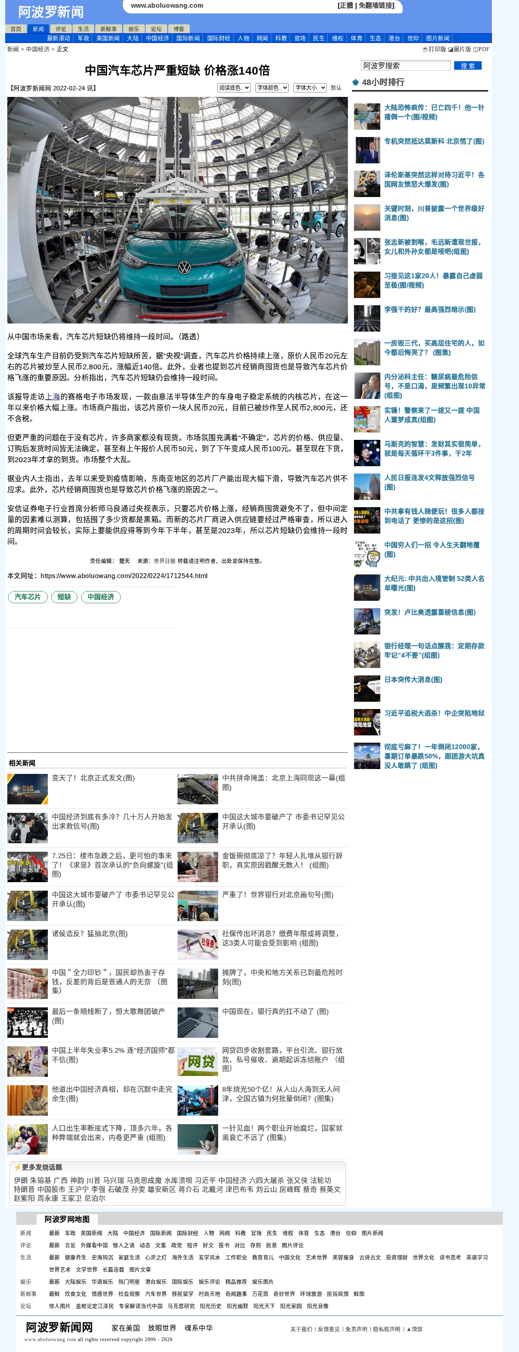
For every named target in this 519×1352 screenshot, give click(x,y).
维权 (338, 38)
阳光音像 (318, 1306)
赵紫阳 (24, 1198)
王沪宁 (78, 1189)
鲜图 (359, 1294)
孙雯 (138, 1189)
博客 (179, 29)
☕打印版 (434, 49)
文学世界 (87, 1269)
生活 (83, 29)
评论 (61, 29)
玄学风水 (210, 1257)
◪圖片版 (459, 49)
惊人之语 (124, 1245)
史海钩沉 (103, 1257)
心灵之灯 (156, 1257)
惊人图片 (60, 1306)
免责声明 (356, 1329)
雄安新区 (162, 1189)
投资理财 (397, 1257)
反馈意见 (329, 1329)
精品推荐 (236, 1282)
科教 (281, 38)
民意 (271, 1245)
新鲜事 (109, 29)
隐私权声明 (387, 1329)
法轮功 (321, 1181)
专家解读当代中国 (141, 1306)
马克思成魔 (144, 1181)
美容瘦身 (343, 1257)
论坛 (156, 29)
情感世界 (103, 1294)
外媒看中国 (94, 1245)
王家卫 (71, 1198)
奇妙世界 (284, 1294)
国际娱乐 (183, 1282)
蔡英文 (330, 1189)
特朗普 (24, 1189)
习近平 (205, 1181)
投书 (224, 1245)
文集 (160, 1245)
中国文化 (290, 1257)
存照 (255, 1245)
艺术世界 (317, 1257)
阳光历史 (211, 1306)
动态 (144, 1245)
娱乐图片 (263, 1282)
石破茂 (118, 1189)
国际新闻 (188, 38)
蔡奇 (310, 1189)
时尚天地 (210, 1294)
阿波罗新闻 (51, 12)
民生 (319, 38)
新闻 (38, 29)
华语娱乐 (103, 1282)
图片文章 (140, 1269)
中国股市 (51, 1189)
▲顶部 (414, 1329)
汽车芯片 (28, 597)
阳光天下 (264, 1306)
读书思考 (450, 1257)
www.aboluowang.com (167, 5)
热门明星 (129, 1282)
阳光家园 (291, 1306)
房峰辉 (290, 1189)
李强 (98, 1189)
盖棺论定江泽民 (95, 1306)
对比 (239, 1245)
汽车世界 (156, 1294)
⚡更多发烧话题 (38, 1167)
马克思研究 (181, 1306)
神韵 (77, 1181)
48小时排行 (383, 82)
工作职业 (236, 1257)
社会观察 (129, 1294)
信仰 (413, 38)
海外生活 (183, 1257)
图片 (438, 38)
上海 (52, 397)
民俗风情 (338, 1294)
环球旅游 (311, 1294)
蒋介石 (189, 1189)
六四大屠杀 (267, 1181)
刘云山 (266, 1189)
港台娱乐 (156, 1282)
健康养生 (76, 1257)
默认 (336, 88)
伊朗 (21, 1181)
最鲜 (54, 1294)
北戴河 (212, 1189)
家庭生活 (129, 1257)
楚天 (125, 561)
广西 (61, 1181)
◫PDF (481, 49)
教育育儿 (263, 1257)
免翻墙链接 (375, 5)
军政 (83, 38)
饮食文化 (76, 1294)
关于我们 (301, 1329)
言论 (70, 1245)
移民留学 (183, 1294)
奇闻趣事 (236, 1294)
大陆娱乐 (76, 1282)
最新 (59, 38)
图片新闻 (373, 1233)
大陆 (133, 38)
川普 (93, 1181)
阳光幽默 (238, 1306)
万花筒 (260, 1294)
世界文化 (424, 1257)
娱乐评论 (210, 1282)
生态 (376, 38)
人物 (243, 38)
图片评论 (293, 1245)
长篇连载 (113, 1269)
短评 (192, 1245)
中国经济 (157, 38)
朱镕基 (40, 1181)
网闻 (262, 38)
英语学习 (477, 1257)
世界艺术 (60, 1269)
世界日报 (165, 561)
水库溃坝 (178, 1181)
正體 (346, 5)
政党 (176, 1245)
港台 (394, 38)
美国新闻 (108, 38)
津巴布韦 (239, 1189)
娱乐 (134, 29)
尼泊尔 (95, 1198)
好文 (208, 1245)
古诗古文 (370, 1257)
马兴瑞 (113, 1181)
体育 (356, 38)
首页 (16, 29)
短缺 (64, 597)
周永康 (48, 1198)
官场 (300, 38)
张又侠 (297, 1181)
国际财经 (219, 38)
